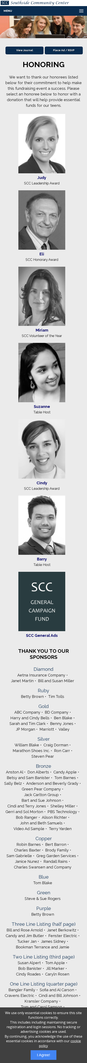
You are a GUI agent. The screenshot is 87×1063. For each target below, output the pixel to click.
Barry (42, 559)
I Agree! (43, 1055)
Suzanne (42, 406)
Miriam (42, 330)
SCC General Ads (42, 635)
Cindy (42, 483)
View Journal (24, 50)
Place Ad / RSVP (64, 50)
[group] (43, 27)
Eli (41, 254)
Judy (41, 177)
